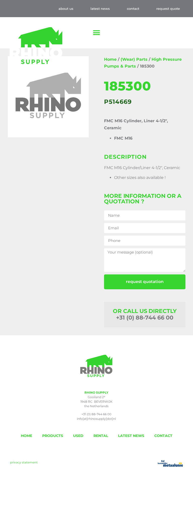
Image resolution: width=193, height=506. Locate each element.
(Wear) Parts (134, 59)
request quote (168, 9)
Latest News (100, 9)
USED (78, 435)
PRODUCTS (52, 435)
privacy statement (24, 462)
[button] (96, 33)
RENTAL (100, 435)
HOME (26, 435)
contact (133, 9)
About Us (66, 9)
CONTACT (163, 435)
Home (110, 59)
